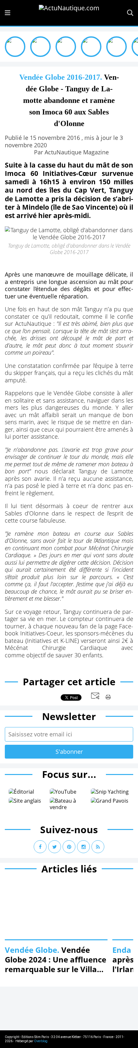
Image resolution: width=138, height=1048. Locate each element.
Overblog (40, 1041)
